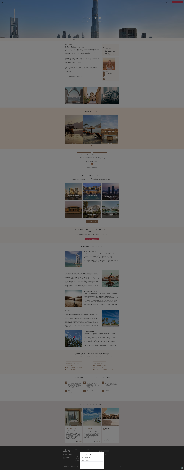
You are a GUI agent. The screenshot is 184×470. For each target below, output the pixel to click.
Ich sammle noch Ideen (86, 457)
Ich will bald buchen (85, 463)
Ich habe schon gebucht (86, 466)
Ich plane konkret (85, 460)
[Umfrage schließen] (92, 235)
